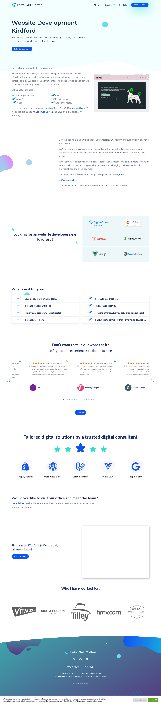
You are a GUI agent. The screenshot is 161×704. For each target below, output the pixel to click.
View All (80, 412)
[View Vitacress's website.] (24, 612)
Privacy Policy (73, 667)
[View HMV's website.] (109, 612)
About (96, 5)
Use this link (18, 503)
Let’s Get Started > (22, 49)
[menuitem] (96, 5)
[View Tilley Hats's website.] (80, 612)
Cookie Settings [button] (140, 700)
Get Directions (20, 556)
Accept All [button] (153, 700)
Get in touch (88, 667)
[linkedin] (87, 659)
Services (109, 5)
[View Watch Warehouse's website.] (137, 612)
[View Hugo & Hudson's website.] (52, 612)
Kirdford (33, 545)
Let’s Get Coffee (140, 5)
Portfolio (123, 5)
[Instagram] (74, 659)
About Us (77, 108)
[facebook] (80, 659)
